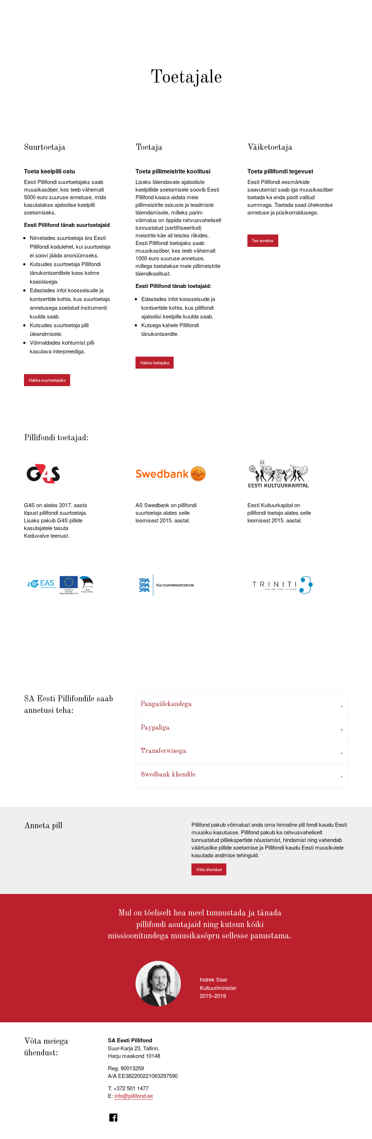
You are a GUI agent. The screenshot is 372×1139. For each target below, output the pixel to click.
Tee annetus (263, 240)
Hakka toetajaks (154, 362)
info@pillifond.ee (133, 1095)
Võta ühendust (209, 869)
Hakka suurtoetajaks (47, 380)
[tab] (242, 705)
